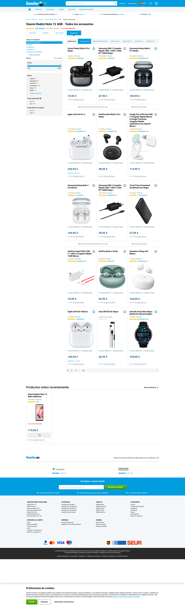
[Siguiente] (157, 370)
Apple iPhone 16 (32, 506)
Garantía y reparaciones (34, 532)
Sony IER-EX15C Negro (108, 311)
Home (28, 19)
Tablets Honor (100, 510)
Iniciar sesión (132, 3)
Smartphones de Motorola (69, 510)
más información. (116, 552)
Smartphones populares (37, 502)
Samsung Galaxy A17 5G (34, 516)
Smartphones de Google (68, 512)
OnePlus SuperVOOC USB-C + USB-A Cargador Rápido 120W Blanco (80, 253)
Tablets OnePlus (100, 512)
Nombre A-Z (139, 41)
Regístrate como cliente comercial (71, 524)
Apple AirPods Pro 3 (76, 114)
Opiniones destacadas (100, 41)
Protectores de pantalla (137, 506)
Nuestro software (101, 524)
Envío (28, 528)
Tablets (61, 9)
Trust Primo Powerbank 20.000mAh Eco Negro (140, 186)
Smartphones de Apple (68, 504)
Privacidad (74, 556)
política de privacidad (119, 596)
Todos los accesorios (69, 19)
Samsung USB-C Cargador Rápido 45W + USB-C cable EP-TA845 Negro (110, 50)
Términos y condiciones (109, 556)
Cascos (133, 512)
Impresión (82, 556)
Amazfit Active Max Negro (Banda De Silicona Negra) (141, 312)
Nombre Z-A (150, 41)
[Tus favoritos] (150, 3)
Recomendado (84, 41)
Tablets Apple (100, 504)
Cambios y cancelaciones (34, 530)
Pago (28, 522)
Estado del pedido (32, 524)
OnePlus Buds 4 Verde (108, 251)
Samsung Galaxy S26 (33, 508)
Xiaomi (41, 19)
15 (83, 370)
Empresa (71, 9)
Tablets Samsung (101, 506)
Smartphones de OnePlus (68, 508)
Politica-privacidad (101, 526)
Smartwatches (135, 514)
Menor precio (115, 41)
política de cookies (134, 596)
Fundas (133, 504)
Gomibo (99, 520)
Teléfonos (65, 502)
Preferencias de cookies (93, 556)
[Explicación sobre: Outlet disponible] (40, 98)
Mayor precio (127, 41)
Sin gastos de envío (78, 99)
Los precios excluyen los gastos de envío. (118, 551)
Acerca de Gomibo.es (63, 556)
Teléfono (38, 9)
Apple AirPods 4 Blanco (78, 311)
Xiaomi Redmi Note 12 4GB (53, 19)
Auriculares (134, 510)
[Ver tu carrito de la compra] (156, 3)
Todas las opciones (34, 54)
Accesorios (50, 9)
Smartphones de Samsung (69, 506)
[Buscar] (115, 3)
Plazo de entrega (32, 526)
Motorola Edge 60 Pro (33, 514)
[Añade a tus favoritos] (93, 48)
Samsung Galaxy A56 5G (34, 510)
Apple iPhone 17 (32, 504)
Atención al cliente (86, 9)
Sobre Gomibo (100, 522)
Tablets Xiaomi (100, 508)
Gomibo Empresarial (67, 522)
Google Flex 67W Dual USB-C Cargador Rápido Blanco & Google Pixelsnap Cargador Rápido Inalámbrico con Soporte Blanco (141, 120)
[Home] (29, 9)
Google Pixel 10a (32, 512)
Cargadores (134, 508)
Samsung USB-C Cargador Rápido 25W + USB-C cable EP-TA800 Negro (110, 187)
